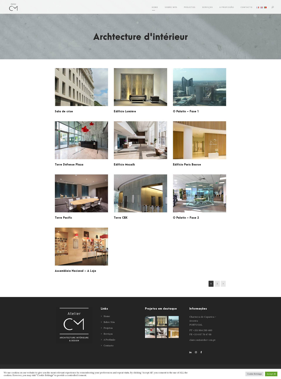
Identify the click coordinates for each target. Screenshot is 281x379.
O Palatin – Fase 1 (186, 111)
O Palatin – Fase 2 (186, 217)
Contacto (246, 7)
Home (155, 7)
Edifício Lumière (125, 111)
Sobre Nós (171, 7)
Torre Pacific (63, 217)
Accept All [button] (271, 374)
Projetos (189, 7)
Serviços (207, 7)
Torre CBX (120, 217)
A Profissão (227, 7)
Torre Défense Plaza (69, 164)
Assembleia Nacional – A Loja (75, 271)
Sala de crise (64, 111)
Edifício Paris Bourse (187, 164)
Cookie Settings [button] (254, 374)
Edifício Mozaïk (124, 164)
